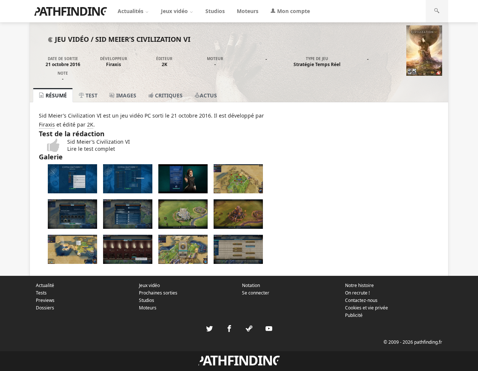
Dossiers (45, 308)
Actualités (131, 11)
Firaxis (113, 64)
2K (164, 64)
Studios (215, 11)
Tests (41, 293)
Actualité (45, 285)
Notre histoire (359, 285)
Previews (45, 300)
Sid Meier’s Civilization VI (142, 39)
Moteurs (247, 11)
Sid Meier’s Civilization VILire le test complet (98, 145)
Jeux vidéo (175, 11)
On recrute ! (357, 293)
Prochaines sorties (158, 293)
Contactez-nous (361, 300)
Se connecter (255, 293)
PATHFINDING (70, 11)
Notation (251, 285)
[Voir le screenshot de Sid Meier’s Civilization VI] (72, 191)
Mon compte (293, 11)
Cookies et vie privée (366, 308)
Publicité (354, 315)
